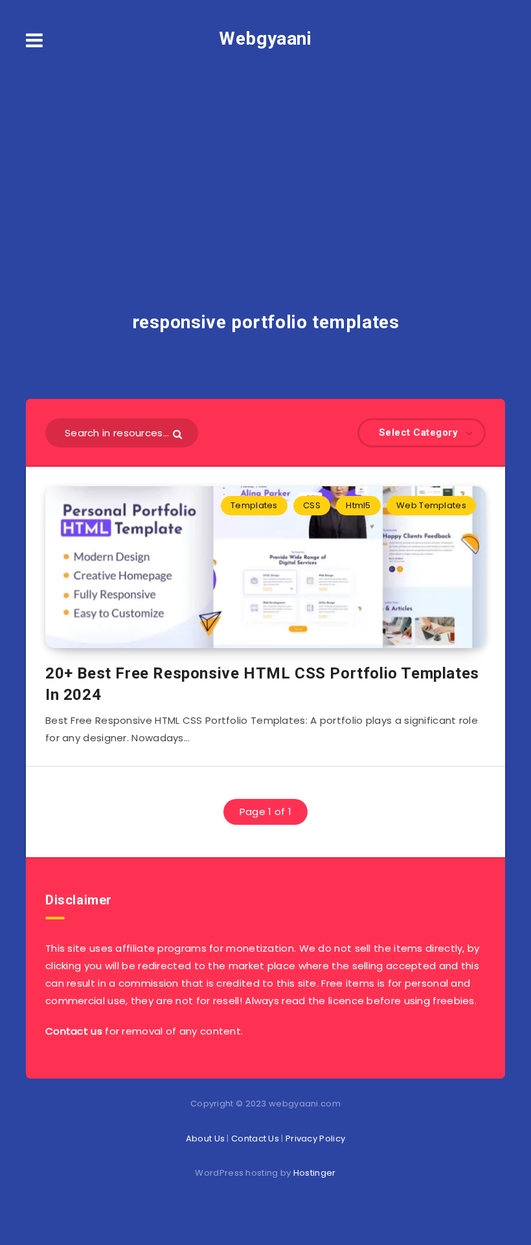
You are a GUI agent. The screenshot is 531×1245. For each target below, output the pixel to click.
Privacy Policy (315, 1138)
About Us (205, 1138)
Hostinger (314, 1173)
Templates (254, 505)
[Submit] (179, 433)
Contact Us (255, 1138)
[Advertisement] (265, 155)
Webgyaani (265, 38)
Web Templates (431, 505)
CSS (312, 505)
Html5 (358, 505)
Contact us (73, 1031)
